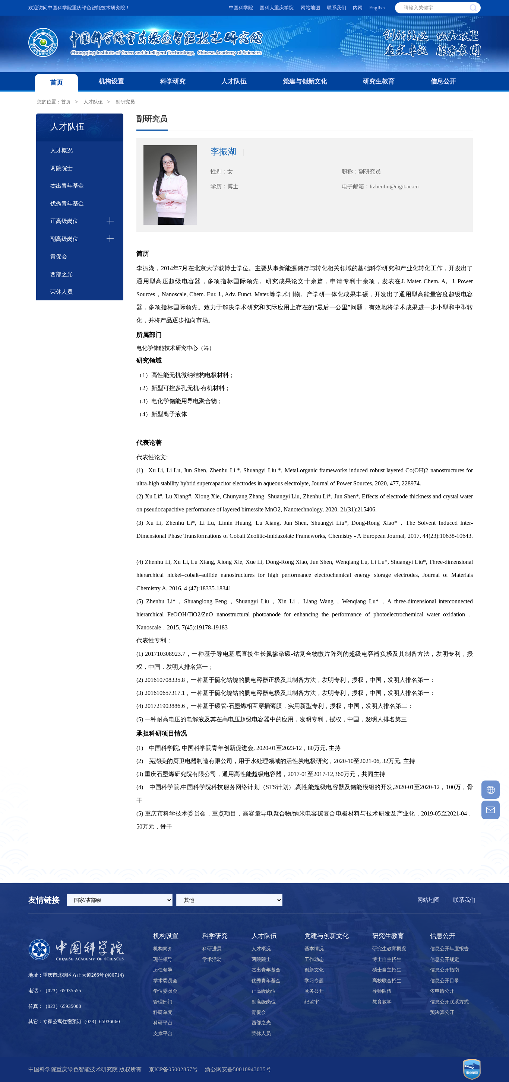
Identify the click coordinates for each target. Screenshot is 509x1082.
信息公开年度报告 (449, 948)
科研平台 (163, 1022)
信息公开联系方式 (449, 1002)
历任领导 (163, 970)
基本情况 (314, 948)
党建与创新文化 (305, 81)
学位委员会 (165, 991)
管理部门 (163, 1002)
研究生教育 (379, 81)
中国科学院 (241, 7)
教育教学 (382, 1002)
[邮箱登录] (490, 810)
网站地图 (310, 7)
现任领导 (163, 959)
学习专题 (314, 980)
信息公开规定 (444, 959)
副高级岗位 (64, 239)
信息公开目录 (444, 980)
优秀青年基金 (67, 203)
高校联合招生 (386, 980)
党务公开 (314, 991)
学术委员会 (165, 980)
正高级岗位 (64, 221)
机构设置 (111, 81)
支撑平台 (163, 1033)
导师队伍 (382, 991)
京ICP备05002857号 (173, 1069)
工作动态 (314, 959)
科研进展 (212, 948)
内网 (358, 7)
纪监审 (311, 1002)
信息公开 (443, 81)
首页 (56, 82)
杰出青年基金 (67, 185)
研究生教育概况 (389, 948)
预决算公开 (442, 1012)
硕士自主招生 (386, 970)
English (377, 7)
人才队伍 (234, 81)
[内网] (490, 790)
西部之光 (61, 274)
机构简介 (163, 948)
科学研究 (173, 81)
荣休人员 (61, 291)
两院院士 (61, 168)
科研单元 (163, 1012)
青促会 (58, 256)
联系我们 (336, 7)
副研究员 (125, 102)
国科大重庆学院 (277, 7)
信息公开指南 (444, 970)
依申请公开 (442, 991)
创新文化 (314, 970)
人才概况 (61, 150)
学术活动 (212, 959)
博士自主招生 (386, 959)
